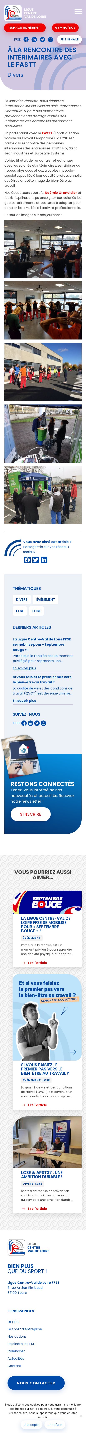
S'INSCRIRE (31, 814)
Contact (14, 1365)
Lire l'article (37, 963)
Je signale (69, 39)
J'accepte (31, 1425)
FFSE (17, 39)
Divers (22, 599)
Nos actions (17, 1336)
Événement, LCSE (36, 1080)
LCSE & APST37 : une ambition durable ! (42, 1175)
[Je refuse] (81, 1416)
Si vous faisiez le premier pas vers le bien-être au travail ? (45, 1069)
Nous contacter (36, 1383)
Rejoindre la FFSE (21, 1343)
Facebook (25, 39)
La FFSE (13, 1321)
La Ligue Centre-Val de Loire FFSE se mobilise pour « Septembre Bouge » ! (46, 924)
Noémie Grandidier (61, 192)
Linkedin (33, 39)
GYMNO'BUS (65, 28)
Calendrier (16, 1351)
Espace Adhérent (24, 28)
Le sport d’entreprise (25, 1329)
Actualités (16, 1358)
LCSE (36, 611)
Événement (45, 599)
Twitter (41, 39)
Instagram (49, 39)
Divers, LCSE (33, 1184)
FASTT (47, 133)
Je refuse (55, 1425)
